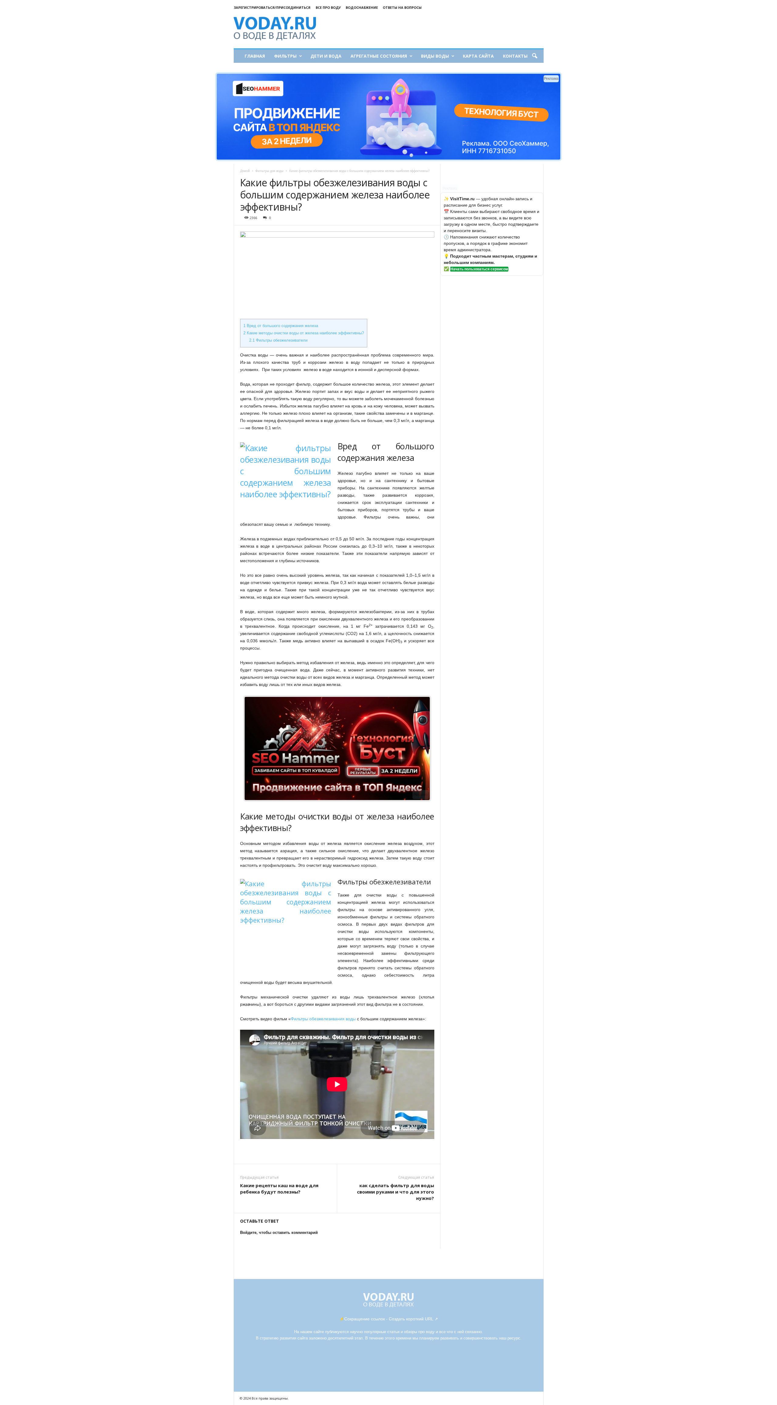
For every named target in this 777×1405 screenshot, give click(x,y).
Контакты (515, 56)
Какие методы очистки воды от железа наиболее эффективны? (303, 333)
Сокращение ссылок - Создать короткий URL (388, 1318)
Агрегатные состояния (379, 56)
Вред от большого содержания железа (280, 325)
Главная (255, 56)
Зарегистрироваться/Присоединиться (272, 7)
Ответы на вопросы (402, 7)
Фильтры (285, 56)
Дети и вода (325, 56)
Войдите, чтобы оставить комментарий (279, 1232)
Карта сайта (478, 56)
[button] (534, 56)
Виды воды (435, 56)
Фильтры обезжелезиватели (278, 340)
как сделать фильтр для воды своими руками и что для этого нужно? (395, 1191)
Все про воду (328, 7)
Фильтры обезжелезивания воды (323, 1018)
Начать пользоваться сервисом (479, 269)
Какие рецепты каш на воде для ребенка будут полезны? (279, 1188)
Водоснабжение (362, 7)
